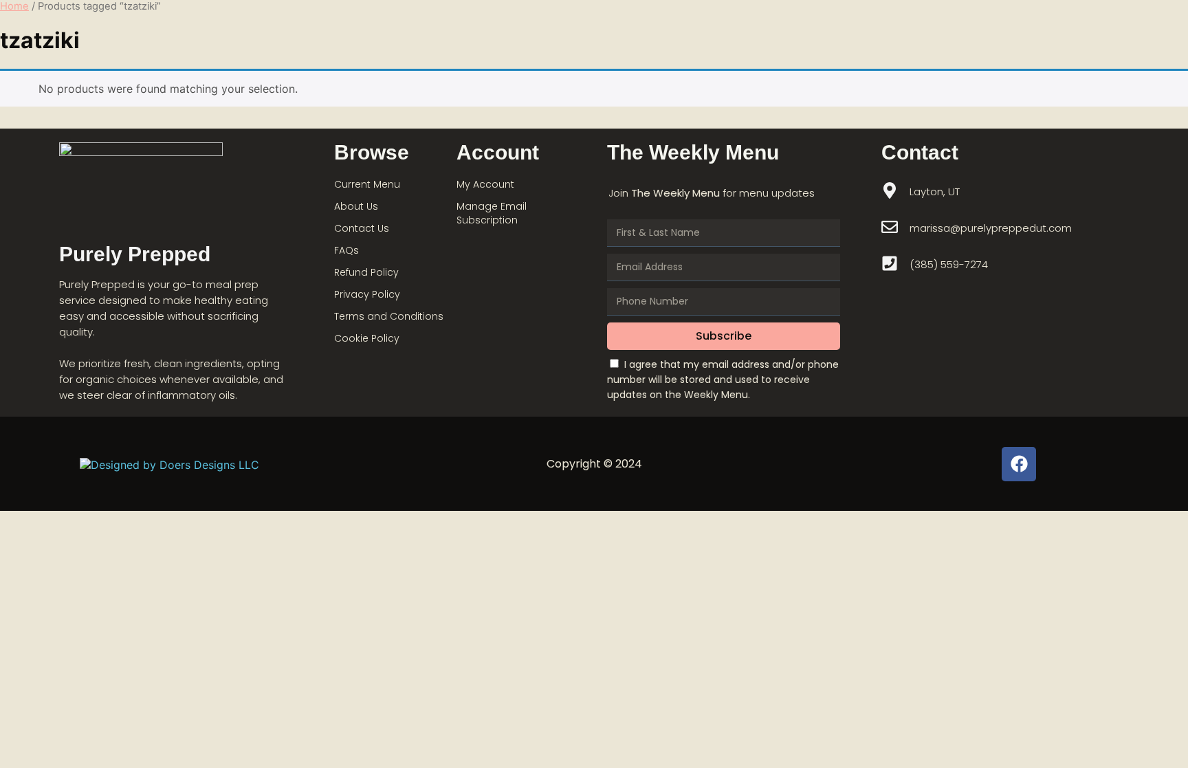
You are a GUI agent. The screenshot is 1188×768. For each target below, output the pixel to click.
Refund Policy (366, 272)
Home (14, 6)
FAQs (346, 250)
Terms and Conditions (388, 316)
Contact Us (361, 228)
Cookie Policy (366, 338)
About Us (356, 206)
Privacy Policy (367, 294)
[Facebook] (1019, 464)
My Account (485, 184)
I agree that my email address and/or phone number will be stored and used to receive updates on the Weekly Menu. (723, 380)
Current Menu (367, 184)
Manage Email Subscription (491, 213)
